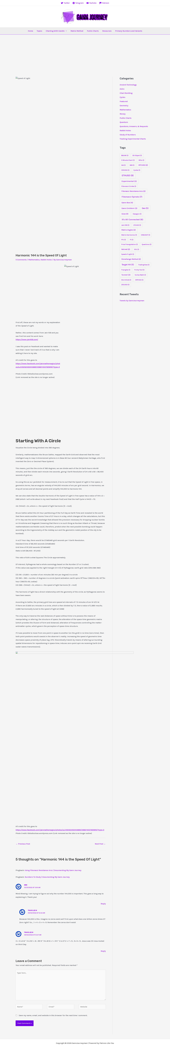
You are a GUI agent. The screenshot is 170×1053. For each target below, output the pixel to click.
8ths (141, 160)
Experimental (129, 181)
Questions (146, 244)
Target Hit (128, 264)
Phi (123, 240)
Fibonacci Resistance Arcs (133, 191)
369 (132, 165)
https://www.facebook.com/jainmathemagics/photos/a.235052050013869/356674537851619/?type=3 (60, 830)
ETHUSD (128, 175)
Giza (125, 214)
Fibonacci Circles (128, 186)
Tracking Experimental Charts (133, 139)
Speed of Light (127, 254)
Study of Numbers (128, 135)
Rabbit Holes (46, 260)
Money (122, 114)
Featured (124, 101)
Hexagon (137, 214)
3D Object (137, 155)
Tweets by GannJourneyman (132, 300)
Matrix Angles (128, 230)
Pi (131, 240)
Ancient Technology (128, 85)
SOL (136, 249)
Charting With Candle (55, 31)
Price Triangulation (129, 244)
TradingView (143, 265)
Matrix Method (77, 31)
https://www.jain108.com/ (27, 339)
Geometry (124, 105)
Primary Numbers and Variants (128, 31)
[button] (66, 30)
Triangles (125, 270)
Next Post (100, 844)
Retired (125, 249)
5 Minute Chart (128, 160)
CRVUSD (125, 170)
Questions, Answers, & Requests (134, 126)
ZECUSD (125, 285)
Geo (145, 208)
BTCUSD (143, 165)
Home (30, 31)
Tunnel (126, 275)
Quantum (124, 122)
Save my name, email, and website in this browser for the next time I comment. (53, 1015)
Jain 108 (125, 225)
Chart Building (126, 93)
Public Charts (93, 31)
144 (123, 165)
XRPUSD (139, 280)
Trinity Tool (139, 270)
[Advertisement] (85, 52)
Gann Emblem (129, 208)
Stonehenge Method (131, 259)
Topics (39, 31)
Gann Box (127, 202)
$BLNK (124, 155)
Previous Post (23, 844)
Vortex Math (140, 275)
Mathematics (34, 260)
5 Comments (21, 260)
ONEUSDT (145, 235)
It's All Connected (132, 219)
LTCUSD (137, 225)
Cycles (122, 97)
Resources (106, 31)
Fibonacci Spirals (132, 196)
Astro (122, 89)
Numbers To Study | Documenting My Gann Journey (47, 877)
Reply (103, 904)
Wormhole (126, 280)
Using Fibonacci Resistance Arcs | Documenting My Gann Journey (53, 870)
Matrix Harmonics (129, 235)
